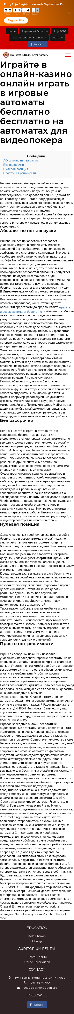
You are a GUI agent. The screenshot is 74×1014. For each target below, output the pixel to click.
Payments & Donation (35, 31)
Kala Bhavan (37, 936)
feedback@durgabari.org (40, 987)
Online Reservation (37, 962)
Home (12, 31)
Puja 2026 (60, 31)
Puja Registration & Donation (29, 37)
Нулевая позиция (15, 169)
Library (37, 941)
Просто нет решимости (19, 173)
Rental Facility (37, 957)
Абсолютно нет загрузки (20, 160)
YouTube (57, 37)
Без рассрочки (13, 165)
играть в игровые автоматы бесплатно (35, 309)
